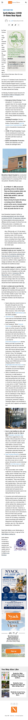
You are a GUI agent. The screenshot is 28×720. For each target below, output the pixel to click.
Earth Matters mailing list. (8, 534)
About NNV (7, 715)
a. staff (11, 20)
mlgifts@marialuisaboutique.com (15, 365)
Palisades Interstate (16, 435)
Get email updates (19, 715)
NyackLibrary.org (19, 313)
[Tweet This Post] (12, 25)
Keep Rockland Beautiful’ (12, 454)
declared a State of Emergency (12, 94)
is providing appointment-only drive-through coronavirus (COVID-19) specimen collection (14, 216)
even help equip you (15, 464)
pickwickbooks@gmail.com (12, 341)
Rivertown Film (9, 316)
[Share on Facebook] (9, 25)
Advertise (12, 715)
